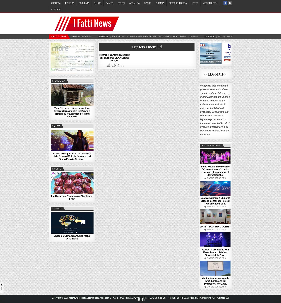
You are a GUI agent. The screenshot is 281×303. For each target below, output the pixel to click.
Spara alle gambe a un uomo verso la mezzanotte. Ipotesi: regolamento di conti (215, 201)
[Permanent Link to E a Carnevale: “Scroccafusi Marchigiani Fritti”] (72, 183)
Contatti (56, 9)
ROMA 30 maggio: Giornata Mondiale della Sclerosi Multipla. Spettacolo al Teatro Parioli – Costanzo (72, 156)
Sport (147, 3)
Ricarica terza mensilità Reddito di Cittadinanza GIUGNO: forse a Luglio (114, 58)
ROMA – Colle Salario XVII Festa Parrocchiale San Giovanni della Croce (215, 252)
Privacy (1, 288)
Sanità (109, 3)
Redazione (115, 64)
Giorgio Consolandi (216, 178)
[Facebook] (225, 3)
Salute (97, 3)
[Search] (230, 3)
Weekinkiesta (210, 3)
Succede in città (178, 3)
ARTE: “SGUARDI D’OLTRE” (215, 226)
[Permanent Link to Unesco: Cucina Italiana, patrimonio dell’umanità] (72, 223)
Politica (69, 3)
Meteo (194, 3)
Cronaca (56, 3)
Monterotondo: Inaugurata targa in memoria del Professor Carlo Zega (215, 281)
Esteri (121, 3)
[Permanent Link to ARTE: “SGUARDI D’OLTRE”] (215, 216)
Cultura (160, 3)
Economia (84, 3)
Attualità (134, 3)
